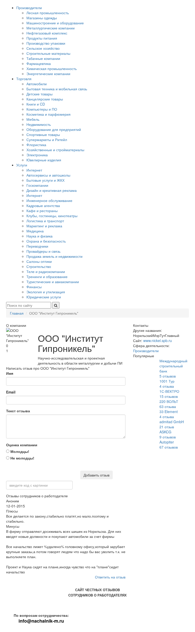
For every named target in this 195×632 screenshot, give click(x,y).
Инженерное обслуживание (49, 200)
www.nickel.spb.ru (157, 340)
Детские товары (39, 93)
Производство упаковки (45, 43)
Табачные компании (43, 58)
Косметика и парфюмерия (48, 114)
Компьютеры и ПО (41, 109)
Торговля (23, 78)
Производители (29, 7)
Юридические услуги (43, 296)
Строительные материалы (48, 53)
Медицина (35, 230)
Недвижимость (38, 124)
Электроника (37, 154)
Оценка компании (21, 444)
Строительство (38, 266)
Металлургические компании (50, 27)
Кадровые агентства (43, 205)
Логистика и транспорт (45, 220)
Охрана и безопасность (46, 241)
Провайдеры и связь (43, 251)
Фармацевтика (38, 63)
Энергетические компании (48, 73)
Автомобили (36, 83)
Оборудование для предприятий (53, 129)
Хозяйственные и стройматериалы (55, 149)
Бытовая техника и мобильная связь (56, 88)
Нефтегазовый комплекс (46, 33)
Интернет (34, 170)
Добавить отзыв (96, 474)
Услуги (21, 164)
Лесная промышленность (47, 12)
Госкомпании (37, 185)
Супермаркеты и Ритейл (46, 139)
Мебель (32, 119)
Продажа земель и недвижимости (54, 256)
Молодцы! (19, 451)
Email (10, 392)
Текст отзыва (18, 410)
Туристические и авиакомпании (52, 281)
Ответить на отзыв (110, 576)
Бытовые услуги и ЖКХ (45, 180)
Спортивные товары (43, 134)
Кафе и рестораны (42, 210)
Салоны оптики (39, 261)
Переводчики (37, 246)
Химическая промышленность (51, 68)
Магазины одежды (41, 17)
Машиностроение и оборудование (55, 22)
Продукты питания (41, 38)
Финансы (34, 286)
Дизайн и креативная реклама (51, 190)
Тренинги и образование (47, 276)
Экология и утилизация (45, 291)
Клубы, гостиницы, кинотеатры (51, 215)
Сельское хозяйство (43, 48)
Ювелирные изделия (43, 159)
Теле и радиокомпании (45, 271)
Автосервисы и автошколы (48, 175)
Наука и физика (39, 235)
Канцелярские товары (44, 98)
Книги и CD (35, 104)
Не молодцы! (21, 457)
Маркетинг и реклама (44, 225)
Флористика (36, 144)
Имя (9, 373)
